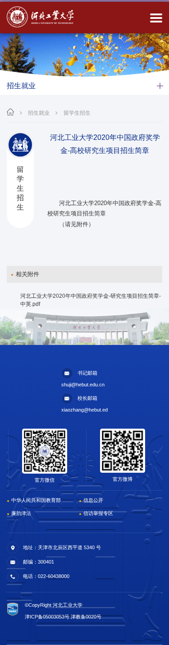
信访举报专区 (98, 513)
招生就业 (39, 113)
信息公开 (93, 500)
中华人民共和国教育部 (36, 500)
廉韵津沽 (21, 513)
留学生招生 (77, 113)
